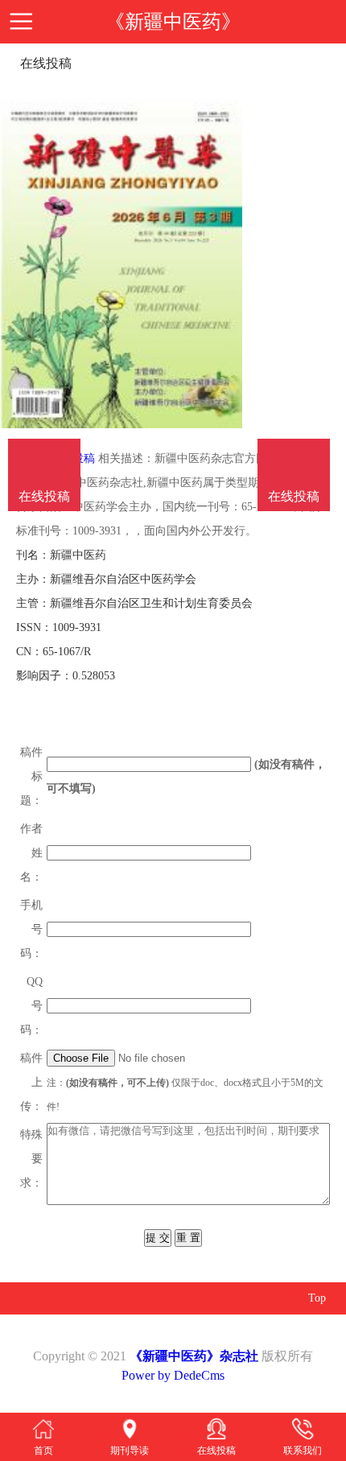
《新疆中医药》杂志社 (194, 1356)
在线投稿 (293, 496)
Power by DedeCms (173, 1375)
